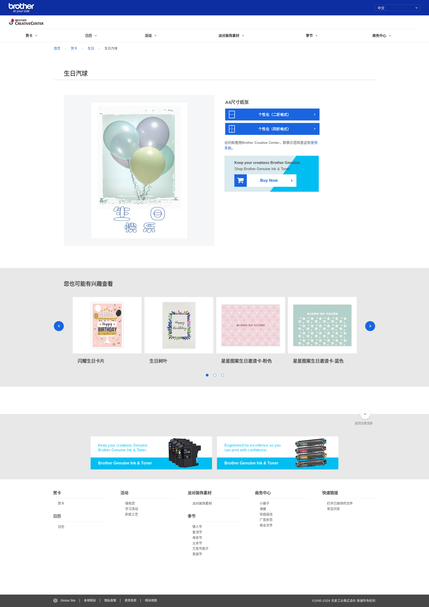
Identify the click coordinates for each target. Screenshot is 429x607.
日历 (61, 527)
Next (370, 326)
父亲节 (197, 543)
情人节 (197, 527)
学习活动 (131, 509)
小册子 (264, 503)
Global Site (68, 600)
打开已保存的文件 (340, 503)
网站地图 (151, 600)
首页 (57, 48)
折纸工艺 (131, 514)
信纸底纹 (266, 514)
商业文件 (266, 525)
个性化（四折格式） (274, 129)
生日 (91, 48)
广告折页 (266, 520)
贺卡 (74, 48)
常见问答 (333, 509)
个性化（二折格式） (274, 114)
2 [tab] (214, 375)
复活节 (197, 532)
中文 (381, 7)
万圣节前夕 (200, 548)
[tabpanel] (107, 331)
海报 (263, 509)
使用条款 (131, 600)
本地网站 (90, 600)
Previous (59, 326)
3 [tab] (222, 375)
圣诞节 (197, 554)
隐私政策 (110, 600)
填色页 (130, 503)
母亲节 (197, 537)
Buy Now (269, 180)
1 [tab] (207, 375)
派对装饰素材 (202, 503)
